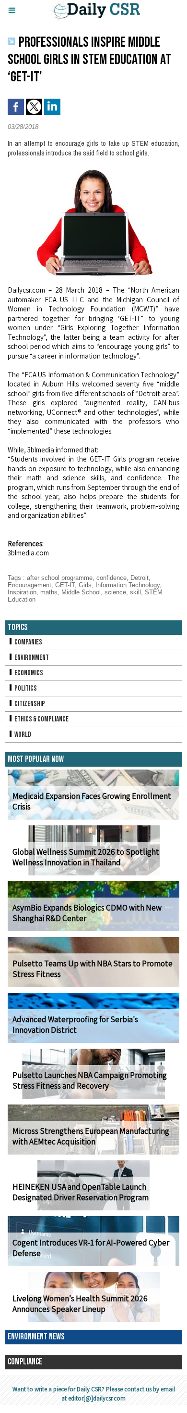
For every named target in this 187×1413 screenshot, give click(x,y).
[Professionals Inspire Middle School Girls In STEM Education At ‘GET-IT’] (93, 170)
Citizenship (29, 703)
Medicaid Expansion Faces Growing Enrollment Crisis (91, 801)
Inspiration (22, 592)
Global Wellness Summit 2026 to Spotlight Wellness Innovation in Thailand (85, 857)
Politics (25, 688)
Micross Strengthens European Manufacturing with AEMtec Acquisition (90, 1136)
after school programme (60, 577)
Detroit (139, 577)
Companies (27, 642)
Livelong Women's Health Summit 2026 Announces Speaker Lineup (80, 1303)
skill (135, 592)
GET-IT (65, 585)
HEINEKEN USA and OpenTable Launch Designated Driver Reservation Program (80, 1192)
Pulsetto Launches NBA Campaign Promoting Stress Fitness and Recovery (89, 1080)
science (115, 592)
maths (49, 592)
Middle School (81, 592)
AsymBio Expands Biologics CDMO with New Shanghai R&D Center (87, 913)
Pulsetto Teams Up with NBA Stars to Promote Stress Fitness (92, 968)
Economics (28, 673)
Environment (31, 657)
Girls (85, 585)
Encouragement (29, 585)
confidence (111, 577)
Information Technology (127, 585)
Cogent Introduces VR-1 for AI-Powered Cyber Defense (90, 1248)
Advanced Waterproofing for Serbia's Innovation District (75, 1024)
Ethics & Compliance (41, 719)
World (22, 734)
